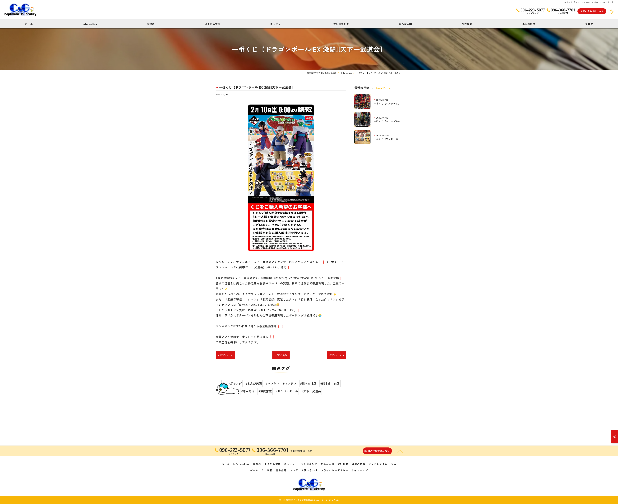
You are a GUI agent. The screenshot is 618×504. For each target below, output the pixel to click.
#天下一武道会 (311, 391)
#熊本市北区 (308, 383)
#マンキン (272, 383)
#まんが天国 (253, 383)
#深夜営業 (265, 391)
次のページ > (336, 355)
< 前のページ (225, 355)
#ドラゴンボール (287, 391)
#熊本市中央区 (330, 383)
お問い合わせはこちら (592, 11)
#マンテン (289, 383)
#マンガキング (232, 383)
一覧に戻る (281, 355)
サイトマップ (359, 470)
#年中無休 (248, 391)
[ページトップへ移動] (400, 451)
